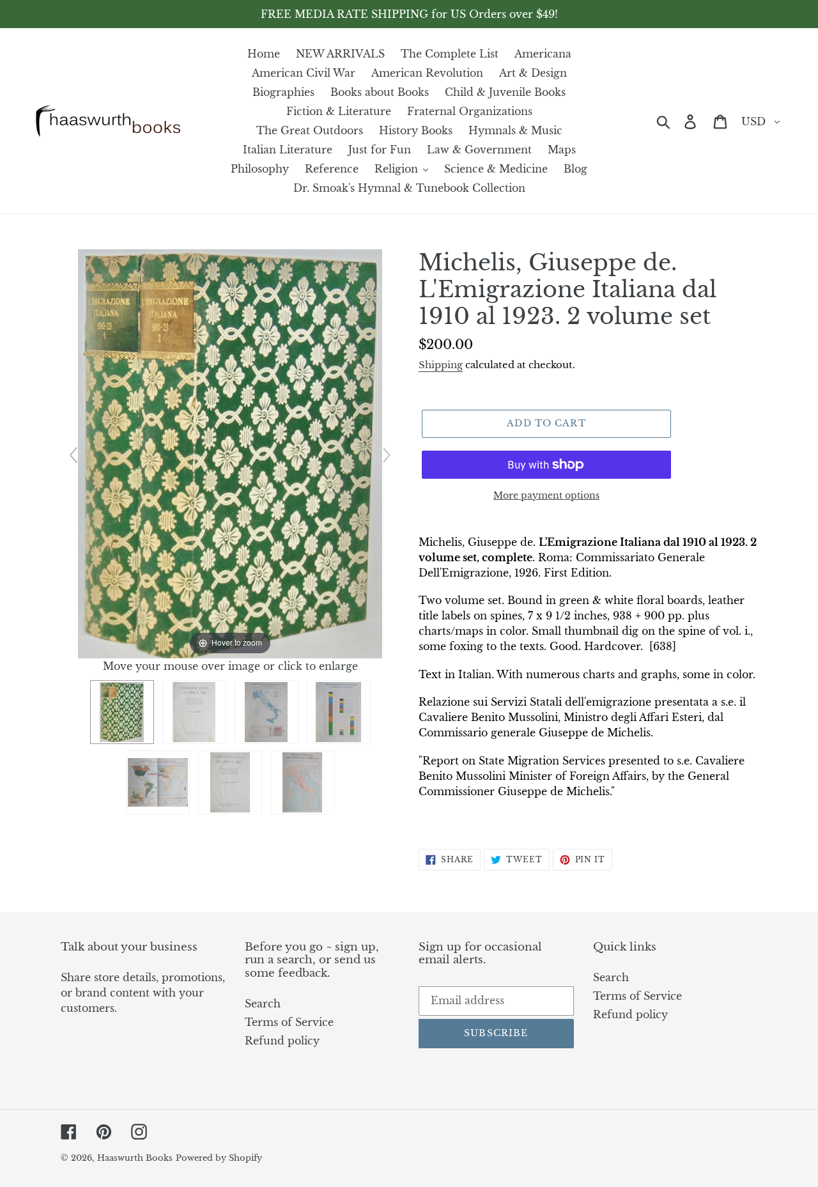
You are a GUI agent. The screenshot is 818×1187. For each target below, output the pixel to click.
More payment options (546, 495)
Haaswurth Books (135, 1157)
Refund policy (282, 1040)
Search (263, 1003)
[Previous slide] (73, 455)
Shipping (441, 365)
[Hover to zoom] (230, 452)
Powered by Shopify (219, 1157)
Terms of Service (289, 1022)
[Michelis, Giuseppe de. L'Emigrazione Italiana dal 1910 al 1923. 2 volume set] (122, 712)
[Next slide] (386, 455)
